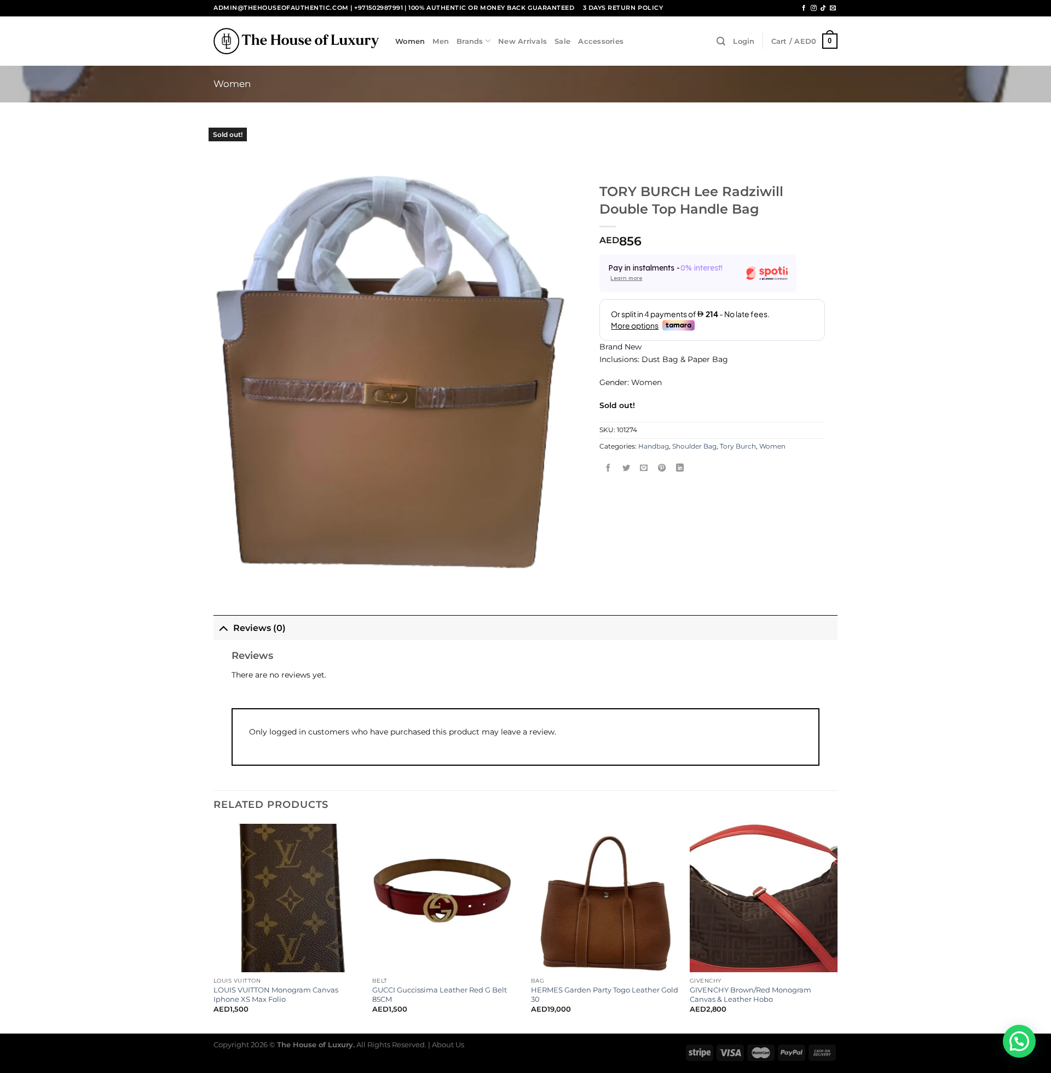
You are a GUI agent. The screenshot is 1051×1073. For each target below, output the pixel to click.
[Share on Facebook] (608, 469)
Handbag (653, 446)
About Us (448, 1044)
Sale (562, 41)
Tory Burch (738, 446)
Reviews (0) (259, 628)
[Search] (721, 41)
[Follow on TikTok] (823, 8)
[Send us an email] (833, 8)
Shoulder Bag (694, 446)
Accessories (600, 41)
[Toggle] (223, 627)
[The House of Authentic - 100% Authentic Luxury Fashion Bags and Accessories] (296, 41)
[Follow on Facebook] (804, 8)
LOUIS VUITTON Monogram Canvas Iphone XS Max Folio (275, 994)
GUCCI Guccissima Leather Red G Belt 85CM (439, 994)
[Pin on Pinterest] (662, 469)
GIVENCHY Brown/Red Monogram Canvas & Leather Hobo (750, 994)
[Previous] (214, 927)
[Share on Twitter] (626, 469)
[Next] (837, 927)
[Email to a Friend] (644, 469)
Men (440, 41)
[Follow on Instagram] (814, 8)
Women (410, 41)
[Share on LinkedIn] (680, 469)
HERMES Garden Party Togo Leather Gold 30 (604, 994)
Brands (470, 41)
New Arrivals (522, 41)
